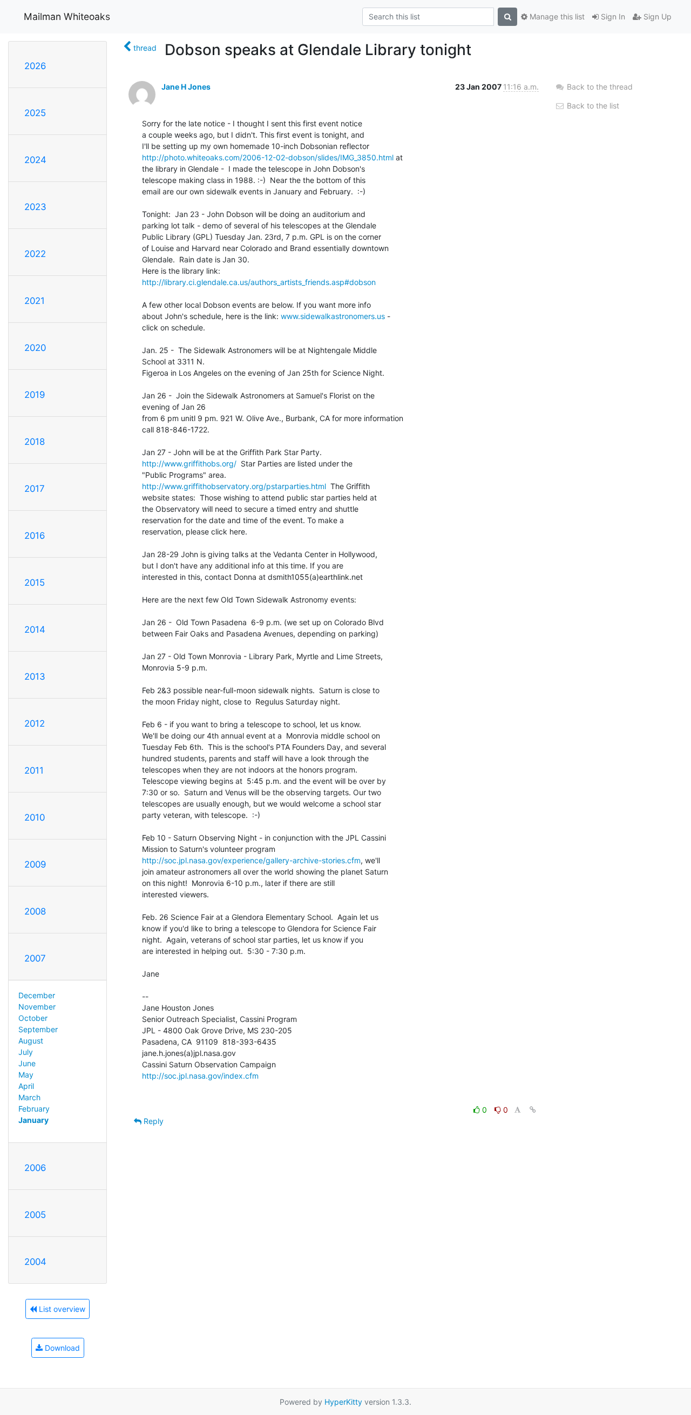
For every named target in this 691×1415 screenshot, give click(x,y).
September (38, 1029)
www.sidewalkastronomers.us (333, 316)
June (27, 1063)
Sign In (612, 16)
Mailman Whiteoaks (67, 16)
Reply (152, 1121)
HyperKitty (343, 1401)
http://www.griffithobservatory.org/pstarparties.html (234, 486)
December (36, 995)
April (26, 1086)
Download (61, 1347)
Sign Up (656, 16)
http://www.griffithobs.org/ (189, 463)
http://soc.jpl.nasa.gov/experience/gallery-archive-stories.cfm (251, 860)
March (29, 1097)
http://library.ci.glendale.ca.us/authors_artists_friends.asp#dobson (259, 282)
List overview (61, 1309)
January (33, 1120)
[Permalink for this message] (533, 1109)
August (30, 1040)
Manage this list (556, 16)
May (25, 1074)
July (25, 1052)
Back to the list (592, 105)
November (37, 1006)
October (33, 1018)
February (34, 1108)
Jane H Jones (186, 86)
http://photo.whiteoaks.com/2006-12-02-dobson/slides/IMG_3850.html (268, 157)
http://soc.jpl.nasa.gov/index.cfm (200, 1075)
